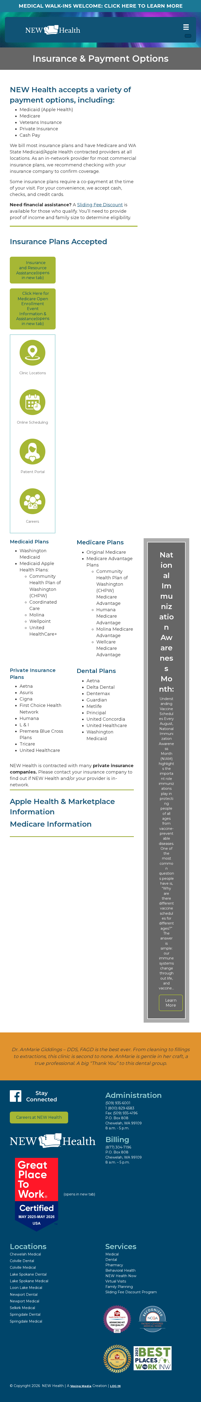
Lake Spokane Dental (28, 1274)
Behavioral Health (120, 1270)
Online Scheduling (32, 422)
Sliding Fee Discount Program (131, 1292)
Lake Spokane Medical (29, 1281)
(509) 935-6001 (117, 1103)
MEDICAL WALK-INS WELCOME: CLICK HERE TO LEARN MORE (101, 6)
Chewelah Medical (25, 1254)
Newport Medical (24, 1301)
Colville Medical (23, 1267)
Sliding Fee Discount (100, 205)
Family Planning (119, 1286)
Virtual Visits (115, 1281)
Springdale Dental (25, 1314)
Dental (111, 1259)
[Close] (188, 36)
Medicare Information (51, 824)
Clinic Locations (32, 373)
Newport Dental (24, 1294)
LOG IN (115, 1386)
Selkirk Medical (22, 1308)
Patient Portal (33, 472)
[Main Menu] (186, 27)
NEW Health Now (120, 1276)
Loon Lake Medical (26, 1287)
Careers (32, 521)
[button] (171, 1003)
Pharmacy (114, 1265)
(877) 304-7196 (118, 1147)
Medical (112, 1254)
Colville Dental (22, 1261)
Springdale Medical (26, 1321)
